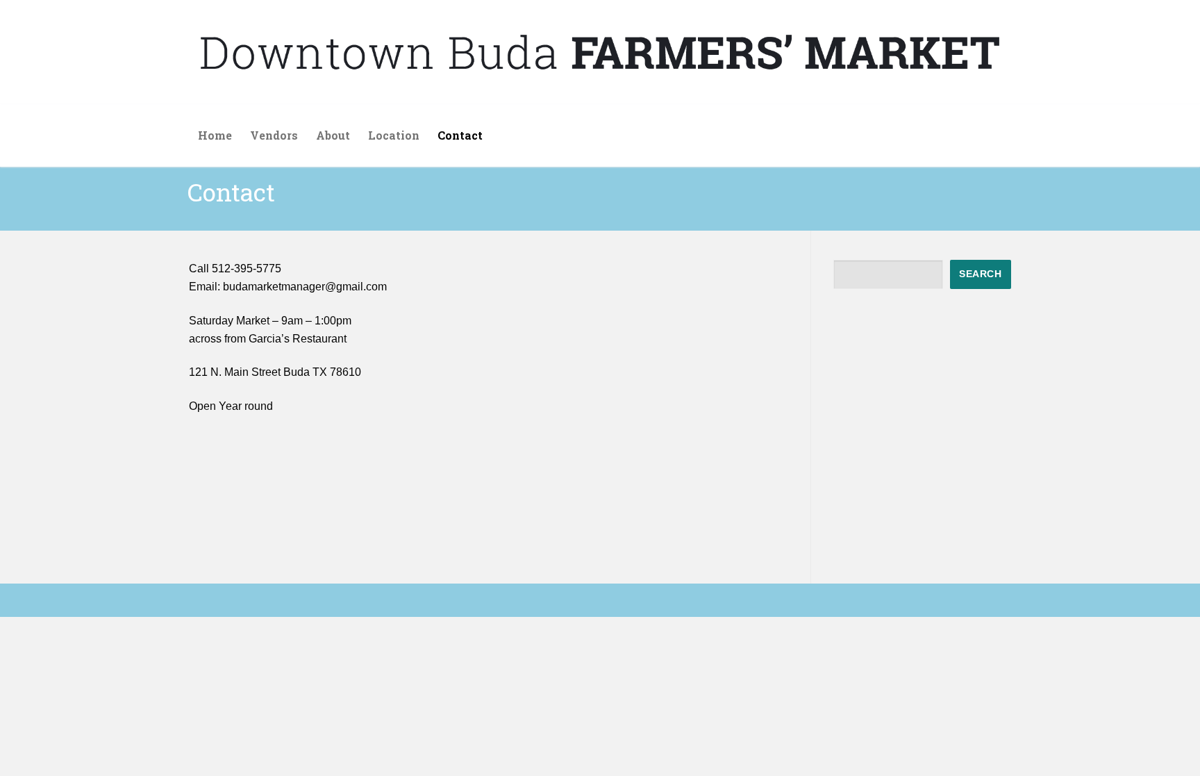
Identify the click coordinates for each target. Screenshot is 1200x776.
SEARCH (980, 274)
